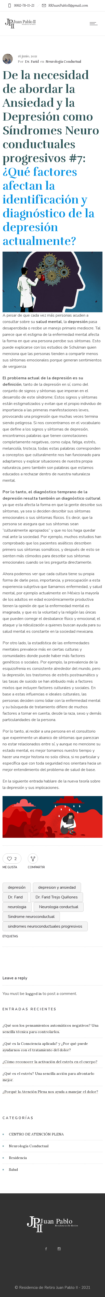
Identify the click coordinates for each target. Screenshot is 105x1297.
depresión (16, 887)
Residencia (18, 1157)
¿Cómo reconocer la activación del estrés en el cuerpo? (50, 1061)
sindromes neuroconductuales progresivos (45, 926)
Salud (13, 1169)
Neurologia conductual (58, 907)
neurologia (17, 907)
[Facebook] (46, 1248)
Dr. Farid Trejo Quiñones (56, 897)
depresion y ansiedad (57, 887)
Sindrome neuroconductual (31, 916)
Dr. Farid (32, 62)
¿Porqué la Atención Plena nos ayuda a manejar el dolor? (50, 1091)
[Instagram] (58, 1248)
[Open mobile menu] (95, 23)
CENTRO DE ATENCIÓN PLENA (36, 1134)
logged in (33, 993)
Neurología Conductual (28, 1146)
